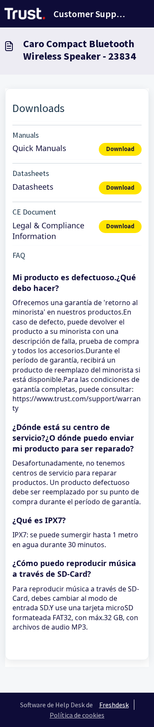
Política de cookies (77, 715)
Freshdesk (114, 704)
